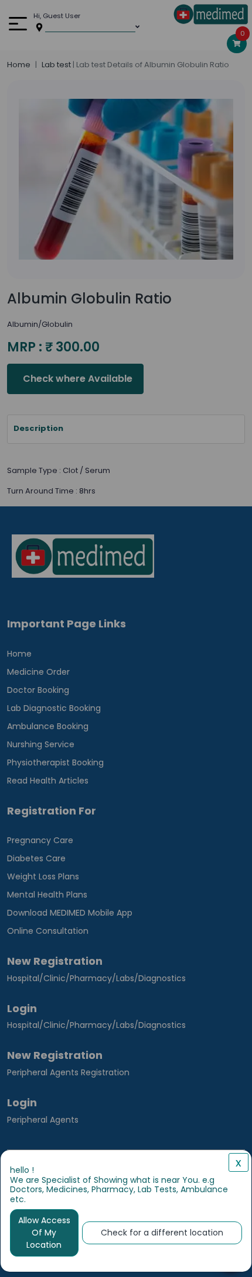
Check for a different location (162, 1232)
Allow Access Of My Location (44, 1232)
